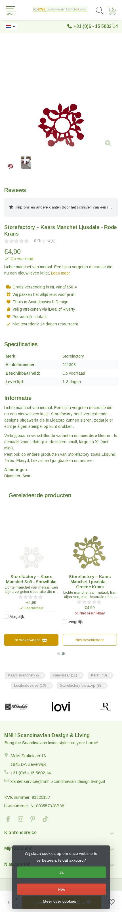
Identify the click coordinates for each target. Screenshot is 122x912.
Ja (61, 872)
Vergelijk (17, 616)
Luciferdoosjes (30, 685)
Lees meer (60, 273)
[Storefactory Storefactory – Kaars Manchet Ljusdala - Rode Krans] (61, 95)
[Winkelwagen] (111, 13)
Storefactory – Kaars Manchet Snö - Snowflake (31, 579)
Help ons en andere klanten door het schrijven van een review (66, 207)
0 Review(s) (45, 240)
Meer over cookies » (61, 901)
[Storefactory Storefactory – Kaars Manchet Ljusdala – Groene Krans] (90, 542)
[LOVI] (61, 707)
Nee (61, 889)
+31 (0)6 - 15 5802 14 (95, 26)
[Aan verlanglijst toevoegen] (111, 902)
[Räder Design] (105, 707)
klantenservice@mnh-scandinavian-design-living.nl (57, 781)
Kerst (99, 675)
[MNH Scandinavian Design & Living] (61, 10)
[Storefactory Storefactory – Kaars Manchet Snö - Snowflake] (31, 542)
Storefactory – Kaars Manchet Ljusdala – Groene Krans (90, 581)
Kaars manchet (23, 675)
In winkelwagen (28, 640)
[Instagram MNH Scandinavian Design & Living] (23, 819)
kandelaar (65, 675)
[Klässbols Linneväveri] (16, 707)
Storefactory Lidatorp (80, 685)
